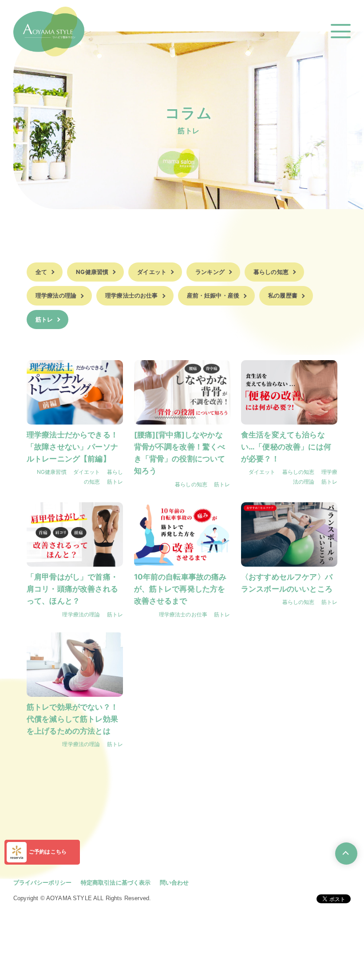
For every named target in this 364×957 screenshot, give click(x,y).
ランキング (210, 271)
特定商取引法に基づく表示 (116, 882)
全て (41, 271)
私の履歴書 (282, 295)
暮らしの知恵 (271, 271)
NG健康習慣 (92, 271)
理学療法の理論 (56, 295)
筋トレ (44, 319)
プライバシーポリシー (42, 882)
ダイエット (151, 271)
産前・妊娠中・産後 (213, 295)
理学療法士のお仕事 (131, 295)
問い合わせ (174, 882)
